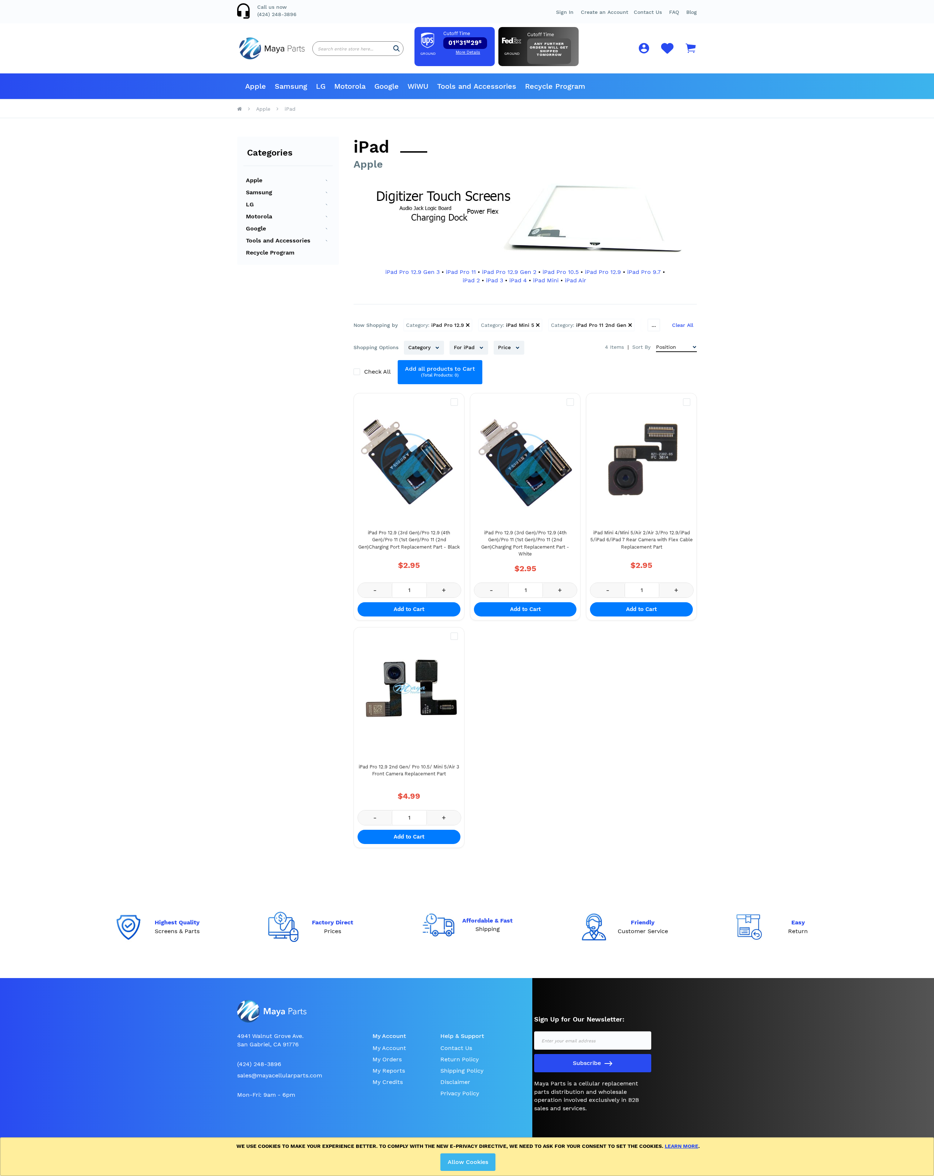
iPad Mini (546, 280)
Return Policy (459, 1059)
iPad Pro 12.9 (603, 271)
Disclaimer (455, 1081)
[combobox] (358, 48)
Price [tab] (505, 347)
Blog (691, 12)
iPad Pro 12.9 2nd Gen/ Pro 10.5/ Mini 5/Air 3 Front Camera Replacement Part (409, 770)
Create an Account (604, 12)
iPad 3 (494, 280)
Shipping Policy (461, 1070)
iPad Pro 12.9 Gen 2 (509, 271)
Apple (263, 109)
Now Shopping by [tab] (376, 325)
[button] (674, 12)
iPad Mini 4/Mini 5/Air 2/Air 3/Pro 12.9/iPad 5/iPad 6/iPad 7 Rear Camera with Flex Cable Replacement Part (641, 540)
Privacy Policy (459, 1093)
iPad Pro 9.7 (644, 271)
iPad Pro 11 (461, 271)
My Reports (389, 1070)
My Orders (387, 1059)
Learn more (681, 1146)
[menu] (467, 86)
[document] (468, 1156)
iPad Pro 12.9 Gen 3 (412, 271)
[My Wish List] (667, 52)
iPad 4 (518, 280)
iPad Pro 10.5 (561, 271)
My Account (389, 1048)
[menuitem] (255, 86)
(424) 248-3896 (277, 14)
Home (239, 108)
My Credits (388, 1081)
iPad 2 (471, 280)
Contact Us (648, 12)
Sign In (565, 12)
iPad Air (575, 280)
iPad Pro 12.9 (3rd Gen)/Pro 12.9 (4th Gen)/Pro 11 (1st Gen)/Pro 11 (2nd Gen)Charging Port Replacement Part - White (525, 543)
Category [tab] (420, 347)
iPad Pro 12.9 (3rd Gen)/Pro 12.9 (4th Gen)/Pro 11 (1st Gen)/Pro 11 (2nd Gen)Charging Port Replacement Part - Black (409, 540)
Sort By (641, 347)
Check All (378, 371)
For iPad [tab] (465, 347)
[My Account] (644, 49)
